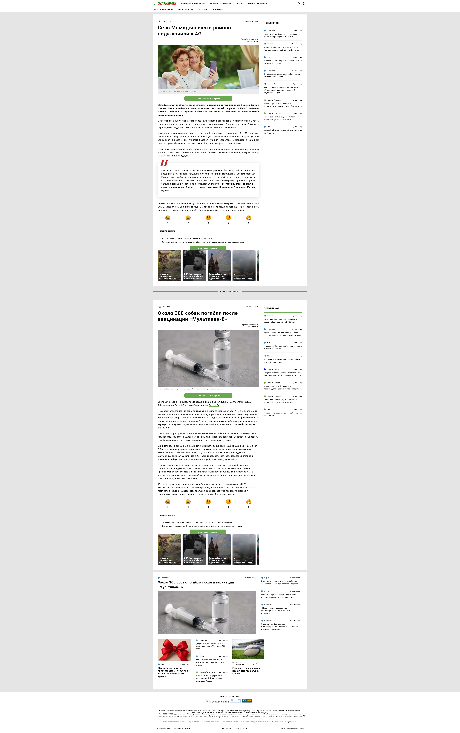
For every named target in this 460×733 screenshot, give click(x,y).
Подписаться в (208, 98)
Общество (271, 30)
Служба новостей (249, 39)
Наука (269, 57)
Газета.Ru (214, 405)
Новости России (168, 21)
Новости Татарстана (274, 100)
